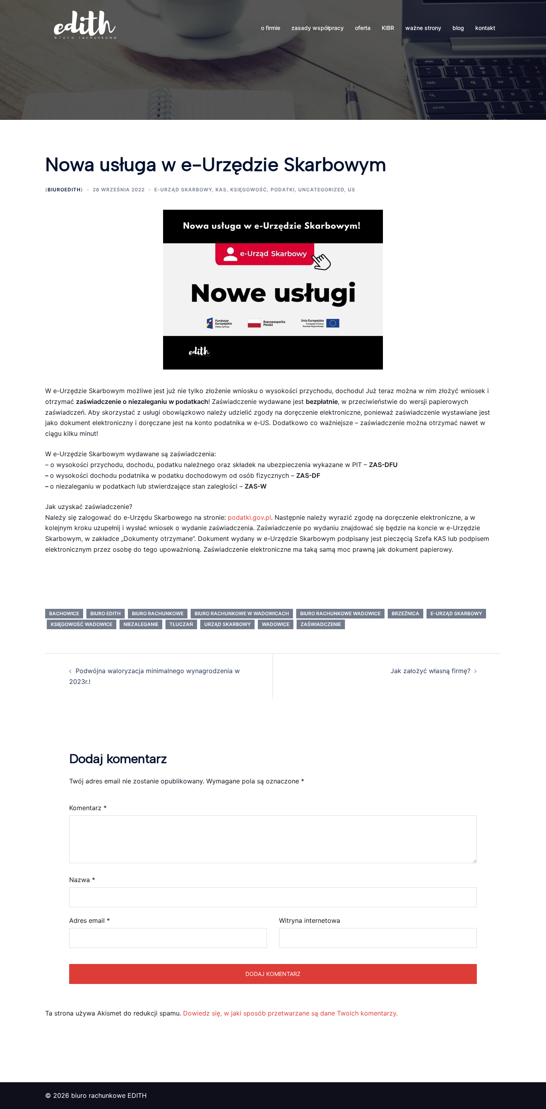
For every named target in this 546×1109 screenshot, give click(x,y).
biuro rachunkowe (157, 613)
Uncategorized (321, 190)
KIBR (388, 27)
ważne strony (423, 27)
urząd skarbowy (227, 624)
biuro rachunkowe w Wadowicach (242, 613)
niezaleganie (141, 624)
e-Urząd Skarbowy (183, 190)
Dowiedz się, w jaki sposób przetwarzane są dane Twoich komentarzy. (290, 1013)
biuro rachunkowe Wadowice (340, 613)
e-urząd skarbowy (456, 613)
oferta (363, 27)
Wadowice (275, 624)
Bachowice (64, 613)
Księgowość (248, 190)
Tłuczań (181, 624)
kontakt (485, 27)
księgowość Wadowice (81, 624)
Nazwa (82, 880)
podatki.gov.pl (249, 517)
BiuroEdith (64, 190)
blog (458, 27)
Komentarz (88, 808)
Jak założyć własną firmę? (430, 671)
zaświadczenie (321, 624)
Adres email (89, 920)
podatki (283, 190)
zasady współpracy (317, 27)
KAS (221, 190)
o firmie (270, 27)
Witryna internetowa (309, 920)
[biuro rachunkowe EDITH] (85, 27)
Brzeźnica (405, 613)
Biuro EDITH (105, 613)
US (351, 190)
